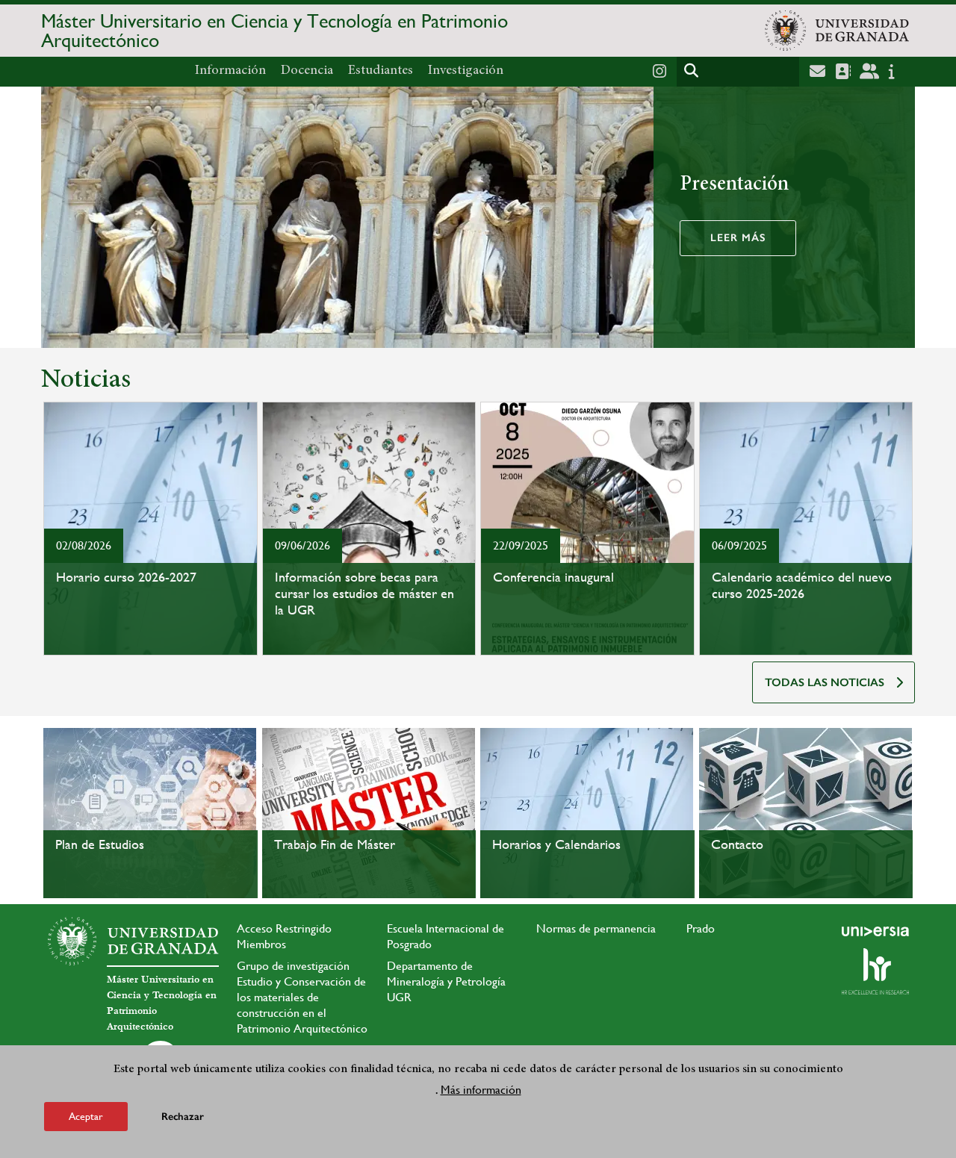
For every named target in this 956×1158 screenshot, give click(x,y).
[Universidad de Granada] (837, 30)
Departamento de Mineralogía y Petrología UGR (446, 981)
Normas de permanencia (596, 928)
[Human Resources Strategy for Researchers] (875, 971)
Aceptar (86, 1116)
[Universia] (875, 931)
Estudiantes (380, 71)
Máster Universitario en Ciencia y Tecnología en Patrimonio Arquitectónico (274, 30)
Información (230, 71)
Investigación (465, 71)
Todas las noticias (824, 682)
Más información (481, 1090)
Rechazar (182, 1116)
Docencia (307, 71)
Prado (700, 928)
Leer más (738, 237)
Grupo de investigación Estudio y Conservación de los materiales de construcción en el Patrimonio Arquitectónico (302, 997)
